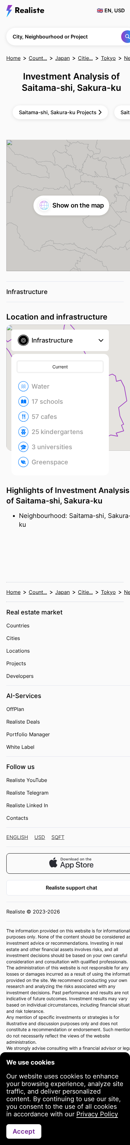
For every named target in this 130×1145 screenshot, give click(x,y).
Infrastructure (27, 292)
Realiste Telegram (27, 793)
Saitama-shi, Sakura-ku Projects (58, 112)
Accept (24, 1131)
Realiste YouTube (26, 780)
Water (41, 386)
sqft (57, 837)
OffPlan (15, 709)
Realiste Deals (23, 722)
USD (39, 837)
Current (60, 366)
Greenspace (50, 462)
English (17, 837)
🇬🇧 (111, 10)
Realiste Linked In (27, 805)
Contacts (17, 818)
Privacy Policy (97, 1114)
